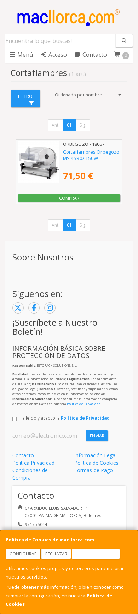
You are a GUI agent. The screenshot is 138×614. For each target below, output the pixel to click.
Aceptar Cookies (96, 554)
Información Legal (95, 455)
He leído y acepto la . (65, 418)
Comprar (69, 198)
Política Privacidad (33, 462)
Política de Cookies (96, 462)
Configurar (23, 554)
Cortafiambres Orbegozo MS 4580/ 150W (91, 155)
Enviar (97, 436)
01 (69, 125)
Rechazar (56, 554)
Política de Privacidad (83, 404)
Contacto (94, 55)
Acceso (57, 55)
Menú (24, 55)
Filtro (25, 96)
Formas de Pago (93, 470)
